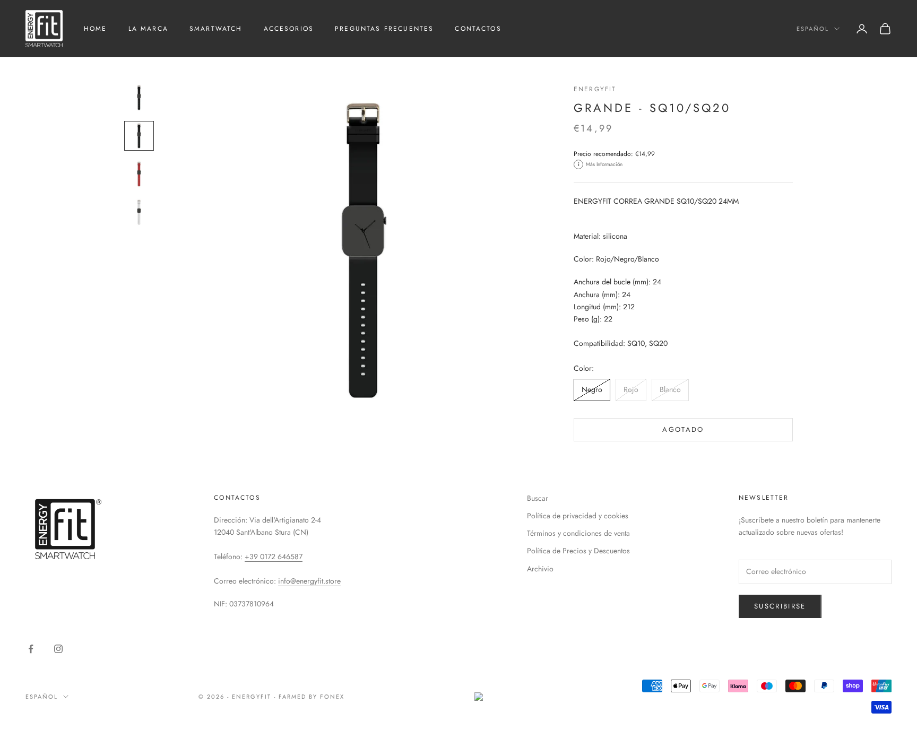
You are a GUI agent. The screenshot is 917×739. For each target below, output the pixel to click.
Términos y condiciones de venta (578, 533)
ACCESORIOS (289, 28)
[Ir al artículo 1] (139, 97)
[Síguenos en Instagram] (58, 649)
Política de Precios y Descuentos (578, 550)
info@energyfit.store (309, 581)
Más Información (600, 164)
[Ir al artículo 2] (139, 136)
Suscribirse (780, 606)
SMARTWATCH (216, 28)
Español (813, 28)
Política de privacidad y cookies (577, 515)
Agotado (683, 429)
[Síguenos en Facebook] (30, 649)
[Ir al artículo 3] (139, 174)
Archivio (540, 568)
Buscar (537, 498)
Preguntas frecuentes (384, 28)
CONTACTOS (478, 28)
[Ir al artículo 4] (139, 212)
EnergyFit (595, 89)
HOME (95, 28)
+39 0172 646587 (273, 556)
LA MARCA (148, 28)
